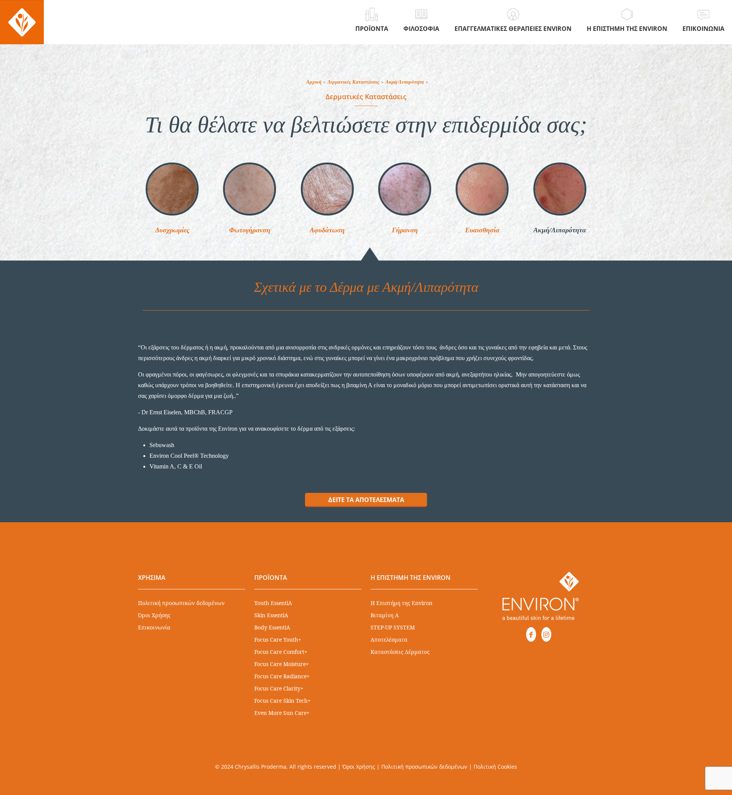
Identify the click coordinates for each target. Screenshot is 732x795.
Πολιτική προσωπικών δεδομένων (181, 603)
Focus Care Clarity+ (278, 688)
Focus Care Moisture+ (281, 664)
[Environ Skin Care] (22, 22)
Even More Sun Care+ (282, 712)
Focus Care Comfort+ (280, 651)
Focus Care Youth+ (277, 639)
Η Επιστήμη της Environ (401, 603)
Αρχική (313, 82)
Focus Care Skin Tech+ (282, 700)
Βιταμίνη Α (385, 615)
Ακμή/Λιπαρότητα (404, 82)
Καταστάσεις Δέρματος (400, 651)
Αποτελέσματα (389, 639)
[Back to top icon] (695, 779)
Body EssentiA (272, 627)
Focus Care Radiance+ (282, 676)
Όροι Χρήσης (154, 615)
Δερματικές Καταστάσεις (353, 82)
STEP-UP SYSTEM (393, 627)
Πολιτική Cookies (495, 766)
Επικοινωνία (154, 627)
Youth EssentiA (273, 603)
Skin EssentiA (271, 615)
